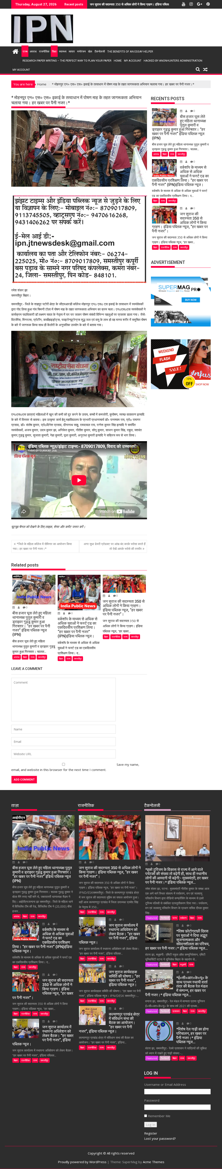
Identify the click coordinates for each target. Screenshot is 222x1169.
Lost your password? (160, 1138)
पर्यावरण (183, 917)
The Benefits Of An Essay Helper (130, 51)
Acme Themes (153, 1162)
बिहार (25, 657)
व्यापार (72, 51)
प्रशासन (176, 1011)
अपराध (33, 51)
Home (118, 60)
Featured (152, 917)
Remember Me (159, 1116)
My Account (132, 60)
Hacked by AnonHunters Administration (173, 60)
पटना (175, 917)
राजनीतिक (44, 51)
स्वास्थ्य (62, 51)
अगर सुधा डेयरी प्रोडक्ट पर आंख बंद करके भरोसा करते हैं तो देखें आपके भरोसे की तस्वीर (114, 546)
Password (151, 1100)
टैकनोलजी (100, 51)
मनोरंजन (81, 51)
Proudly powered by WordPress (82, 1162)
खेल (90, 51)
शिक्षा (54, 51)
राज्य (25, 51)
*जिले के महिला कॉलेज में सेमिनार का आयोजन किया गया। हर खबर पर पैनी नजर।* (42, 546)
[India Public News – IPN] (15, 50)
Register (150, 1133)
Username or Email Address (165, 1084)
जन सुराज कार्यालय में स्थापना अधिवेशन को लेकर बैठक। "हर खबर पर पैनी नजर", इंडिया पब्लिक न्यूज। (145, 4)
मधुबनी (183, 964)
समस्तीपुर (42, 657)
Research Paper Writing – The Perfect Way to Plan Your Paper (67, 60)
